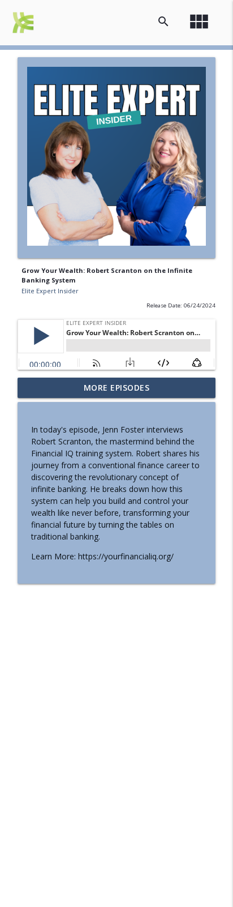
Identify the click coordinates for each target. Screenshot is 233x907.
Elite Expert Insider (50, 290)
